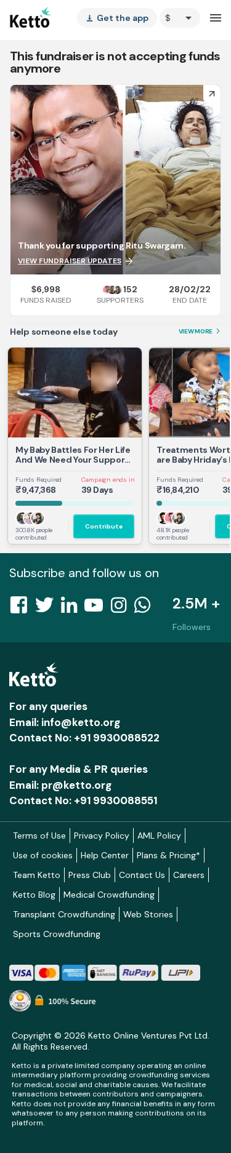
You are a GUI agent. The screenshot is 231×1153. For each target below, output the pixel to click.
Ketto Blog (34, 894)
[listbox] (117, 18)
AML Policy (159, 835)
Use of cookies (43, 855)
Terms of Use (39, 835)
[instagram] (122, 608)
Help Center (105, 855)
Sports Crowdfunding (56, 934)
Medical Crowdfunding (109, 894)
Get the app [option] (117, 17)
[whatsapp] (146, 608)
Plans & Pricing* (168, 855)
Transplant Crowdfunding (64, 914)
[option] (180, 18)
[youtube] (97, 608)
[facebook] (22, 608)
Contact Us (142, 874)
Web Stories (148, 914)
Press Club (89, 874)
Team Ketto (36, 874)
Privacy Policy (101, 835)
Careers (189, 874)
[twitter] (48, 608)
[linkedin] (72, 608)
